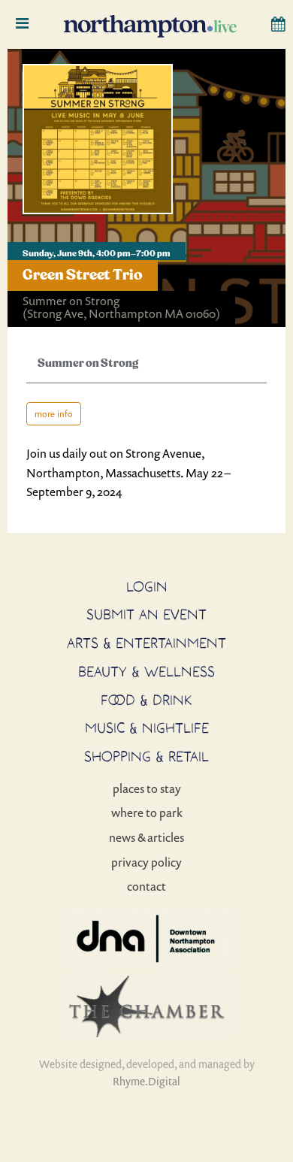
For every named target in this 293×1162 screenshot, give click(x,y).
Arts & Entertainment (146, 643)
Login (147, 586)
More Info (54, 413)
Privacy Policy (146, 862)
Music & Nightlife (147, 728)
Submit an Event (146, 614)
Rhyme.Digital (146, 1081)
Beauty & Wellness (146, 671)
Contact (146, 886)
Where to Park (147, 812)
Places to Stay (147, 788)
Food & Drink (146, 700)
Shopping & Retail (146, 756)
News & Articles (146, 837)
